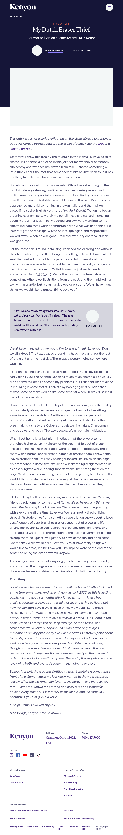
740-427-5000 (91, 737)
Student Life (61, 23)
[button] (109, 7)
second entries (20, 148)
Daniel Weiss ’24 (55, 50)
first (101, 143)
